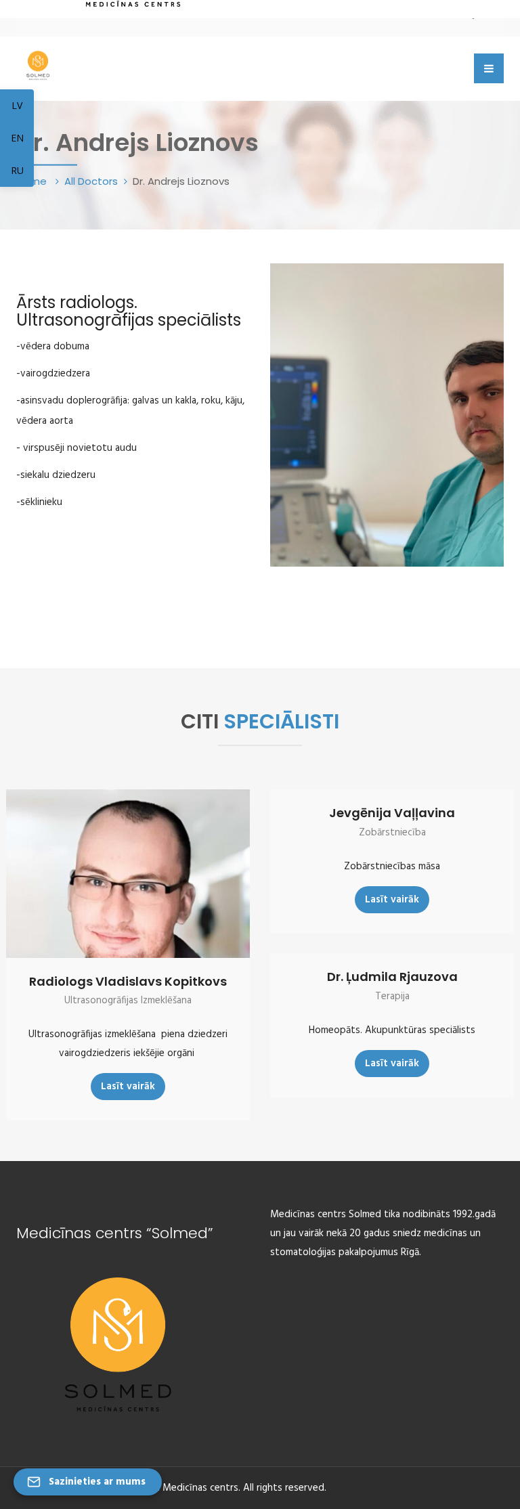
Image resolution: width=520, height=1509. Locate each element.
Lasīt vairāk (128, 1086)
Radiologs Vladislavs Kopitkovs (128, 981)
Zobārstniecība (392, 833)
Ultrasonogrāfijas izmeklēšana (128, 1000)
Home (32, 181)
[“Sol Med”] (38, 63)
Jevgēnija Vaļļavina (392, 812)
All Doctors (91, 181)
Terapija (392, 996)
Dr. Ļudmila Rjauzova (392, 976)
